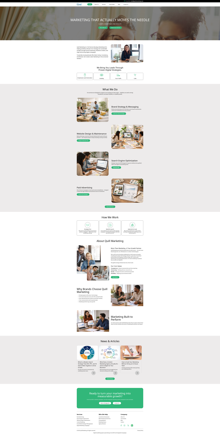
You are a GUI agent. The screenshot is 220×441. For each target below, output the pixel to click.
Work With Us (103, 27)
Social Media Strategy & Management (85, 423)
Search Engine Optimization (83, 418)
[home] (79, 4)
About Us (97, 4)
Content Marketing (81, 422)
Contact (122, 422)
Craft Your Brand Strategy (118, 113)
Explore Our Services (115, 27)
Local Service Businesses (104, 416)
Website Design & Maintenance (83, 420)
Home (89, 4)
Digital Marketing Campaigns (83, 425)
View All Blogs (110, 378)
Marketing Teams (102, 422)
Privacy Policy (140, 430)
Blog (119, 4)
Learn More (115, 277)
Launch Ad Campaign (83, 194)
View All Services (110, 206)
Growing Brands (102, 420)
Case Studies (112, 4)
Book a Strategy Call (105, 403)
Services (104, 4)
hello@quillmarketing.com (137, 1)
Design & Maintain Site (83, 140)
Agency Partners (102, 423)
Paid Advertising (80, 416)
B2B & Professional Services (104, 418)
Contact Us (125, 4)
